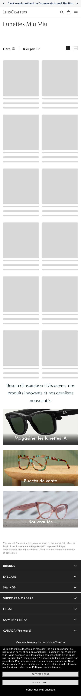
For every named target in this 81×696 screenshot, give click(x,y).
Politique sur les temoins (46, 667)
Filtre (6, 48)
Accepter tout (40, 674)
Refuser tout (40, 682)
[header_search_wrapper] (61, 12)
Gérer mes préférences (40, 690)
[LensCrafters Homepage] (15, 12)
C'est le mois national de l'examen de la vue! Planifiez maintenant (40, 5)
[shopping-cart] (68, 12)
